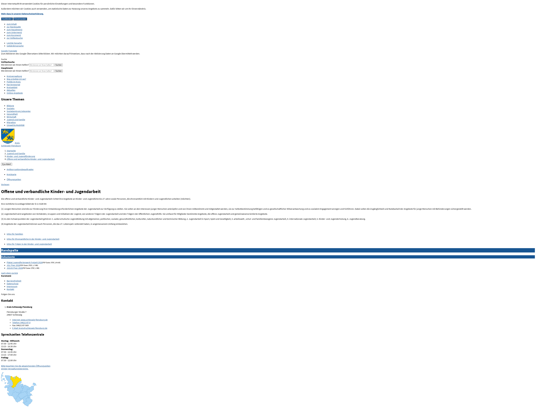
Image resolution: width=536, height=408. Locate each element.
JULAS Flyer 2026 (15, 268)
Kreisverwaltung (14, 76)
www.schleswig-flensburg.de (30, 319)
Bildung (10, 105)
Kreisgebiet (12, 87)
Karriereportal (13, 84)
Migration (11, 122)
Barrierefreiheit (14, 280)
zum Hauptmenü (14, 29)
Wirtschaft (11, 116)
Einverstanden (20, 19)
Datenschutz (12, 283)
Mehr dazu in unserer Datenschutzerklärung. (22, 13)
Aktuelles (11, 90)
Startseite (11, 150)
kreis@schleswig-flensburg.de (29, 328)
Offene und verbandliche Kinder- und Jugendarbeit (31, 159)
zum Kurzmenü (14, 35)
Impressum (12, 286)
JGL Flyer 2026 (13, 265)
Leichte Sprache (14, 43)
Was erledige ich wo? (16, 79)
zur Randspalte (14, 26)
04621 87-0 (21, 322)
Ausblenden (7, 19)
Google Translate (9, 50)
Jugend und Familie (16, 119)
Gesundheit (12, 114)
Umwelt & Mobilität (15, 125)
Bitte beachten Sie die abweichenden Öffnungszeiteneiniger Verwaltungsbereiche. (25, 367)
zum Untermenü (14, 32)
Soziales (11, 108)
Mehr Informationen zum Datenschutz (19, 56)
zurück (14, 273)
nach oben (6, 273)
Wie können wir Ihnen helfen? (15, 64)
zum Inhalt (12, 24)
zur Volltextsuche (15, 38)
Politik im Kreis (14, 81)
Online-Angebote (15, 93)
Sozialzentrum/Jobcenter (19, 111)
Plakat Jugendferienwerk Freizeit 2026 (25, 262)
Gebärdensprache (15, 45)
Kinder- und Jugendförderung (21, 156)
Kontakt (10, 289)
